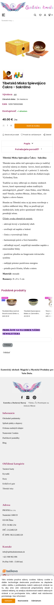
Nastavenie (23, 601)
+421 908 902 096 (10, 557)
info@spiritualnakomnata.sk (14, 552)
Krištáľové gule (9, 484)
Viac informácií (18, 596)
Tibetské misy (6, 20)
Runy (5, 479)
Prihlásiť (7, 345)
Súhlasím (8, 601)
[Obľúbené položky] (40, 14)
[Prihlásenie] (45, 14)
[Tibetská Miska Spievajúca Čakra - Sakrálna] (27, 46)
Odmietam (36, 601)
